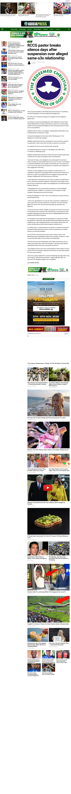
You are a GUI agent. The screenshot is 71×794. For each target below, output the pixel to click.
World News (22, 29)
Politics (30, 29)
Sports (52, 29)
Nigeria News (14, 29)
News (37, 275)
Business (45, 29)
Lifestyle (58, 29)
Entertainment (37, 29)
